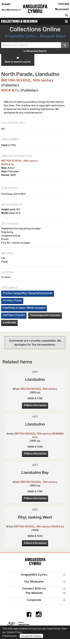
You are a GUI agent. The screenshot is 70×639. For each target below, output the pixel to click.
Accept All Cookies (31, 636)
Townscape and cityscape (45, 315)
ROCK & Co (10, 90)
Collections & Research (19, 21)
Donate (6, 4)
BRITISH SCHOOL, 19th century (27, 80)
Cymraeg (63, 3)
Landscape (9, 322)
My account (62, 9)
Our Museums (10, 9)
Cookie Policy (14, 632)
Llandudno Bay (35, 472)
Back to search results (18, 61)
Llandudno (35, 379)
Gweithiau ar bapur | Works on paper (24, 307)
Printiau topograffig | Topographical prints (27, 293)
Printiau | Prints (12, 300)
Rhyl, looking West (35, 517)
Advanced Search (36, 51)
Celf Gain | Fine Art (14, 315)
